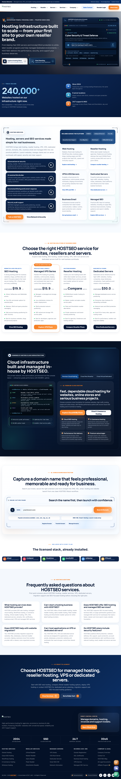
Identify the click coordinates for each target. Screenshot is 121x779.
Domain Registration (80, 752)
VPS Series (53, 752)
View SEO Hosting (16, 327)
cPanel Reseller (30, 752)
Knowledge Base (105, 1)
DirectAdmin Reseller (32, 765)
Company (73, 7)
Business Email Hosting (81, 759)
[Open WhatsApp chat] (116, 774)
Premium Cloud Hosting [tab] (69, 376)
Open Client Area (88, 727)
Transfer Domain (60, 523)
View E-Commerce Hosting (98, 412)
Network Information (56, 765)
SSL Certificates (79, 755)
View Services (47, 696)
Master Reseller (31, 755)
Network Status (95, 1)
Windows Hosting (7, 765)
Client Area (113, 7)
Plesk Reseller (30, 762)
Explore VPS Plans (45, 327)
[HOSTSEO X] (105, 775)
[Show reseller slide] (66, 64)
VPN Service (78, 762)
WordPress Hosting (8, 759)
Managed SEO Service (81, 765)
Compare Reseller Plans (75, 327)
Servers (52, 7)
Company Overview (104, 752)
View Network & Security (36, 217)
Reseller (43, 7)
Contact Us (101, 755)
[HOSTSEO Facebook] (100, 775)
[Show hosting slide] (64, 64)
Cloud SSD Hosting (8, 755)
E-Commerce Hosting (8, 762)
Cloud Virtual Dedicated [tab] (104, 376)
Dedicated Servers (55, 759)
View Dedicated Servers (105, 327)
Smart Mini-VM (54, 762)
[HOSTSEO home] (11, 7)
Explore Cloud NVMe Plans (72, 413)
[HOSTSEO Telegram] (113, 775)
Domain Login (101, 7)
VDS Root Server (55, 755)
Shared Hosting (7, 752)
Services (62, 7)
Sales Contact (87, 7)
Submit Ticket (115, 1)
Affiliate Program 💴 (104, 765)
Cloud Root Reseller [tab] (87, 376)
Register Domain (47, 523)
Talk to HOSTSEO (14, 217)
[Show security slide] (69, 64)
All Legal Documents (104, 762)
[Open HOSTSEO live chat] (116, 768)
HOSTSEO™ (13, 775)
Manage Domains (74, 523)
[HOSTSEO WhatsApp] (109, 775)
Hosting (33, 7)
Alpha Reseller (30, 759)
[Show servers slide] (68, 64)
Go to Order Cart (69, 696)
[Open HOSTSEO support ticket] (116, 762)
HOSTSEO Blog (102, 759)
